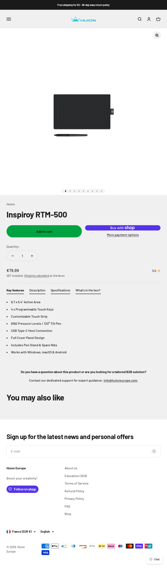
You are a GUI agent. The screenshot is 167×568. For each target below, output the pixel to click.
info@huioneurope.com (120, 380)
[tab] (15, 291)
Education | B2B (76, 476)
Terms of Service (77, 483)
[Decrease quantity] (13, 256)
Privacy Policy (74, 498)
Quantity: (13, 246)
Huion (11, 204)
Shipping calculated (36, 275)
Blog (68, 514)
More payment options (123, 235)
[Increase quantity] (32, 256)
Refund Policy (74, 491)
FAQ (67, 506)
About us (71, 468)
